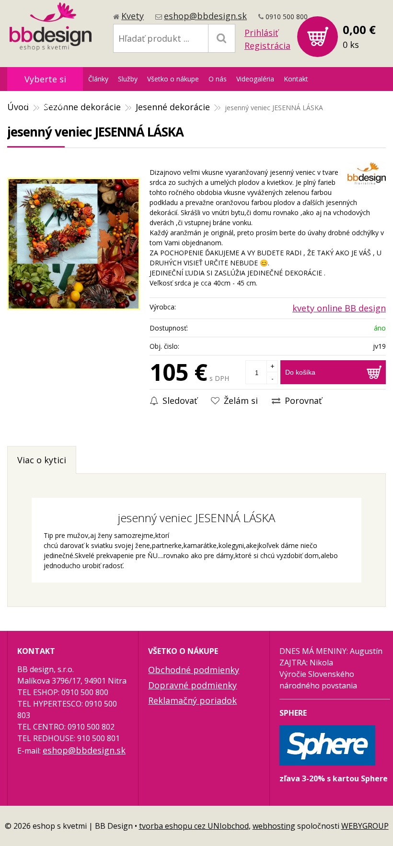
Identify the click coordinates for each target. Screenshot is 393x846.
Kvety (132, 16)
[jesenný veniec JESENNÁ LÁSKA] (73, 244)
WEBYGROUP (365, 826)
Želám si (239, 400)
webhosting (274, 826)
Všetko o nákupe (173, 78)
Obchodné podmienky (193, 669)
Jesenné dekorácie (173, 107)
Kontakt (296, 78)
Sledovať (178, 400)
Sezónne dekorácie (82, 107)
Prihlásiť (261, 32)
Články (98, 78)
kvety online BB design (339, 308)
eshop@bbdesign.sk (205, 16)
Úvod (18, 107)
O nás (217, 78)
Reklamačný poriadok (192, 700)
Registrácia (267, 45)
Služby (128, 78)
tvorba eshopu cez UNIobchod (194, 826)
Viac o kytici (41, 460)
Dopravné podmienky (192, 685)
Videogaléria (255, 78)
